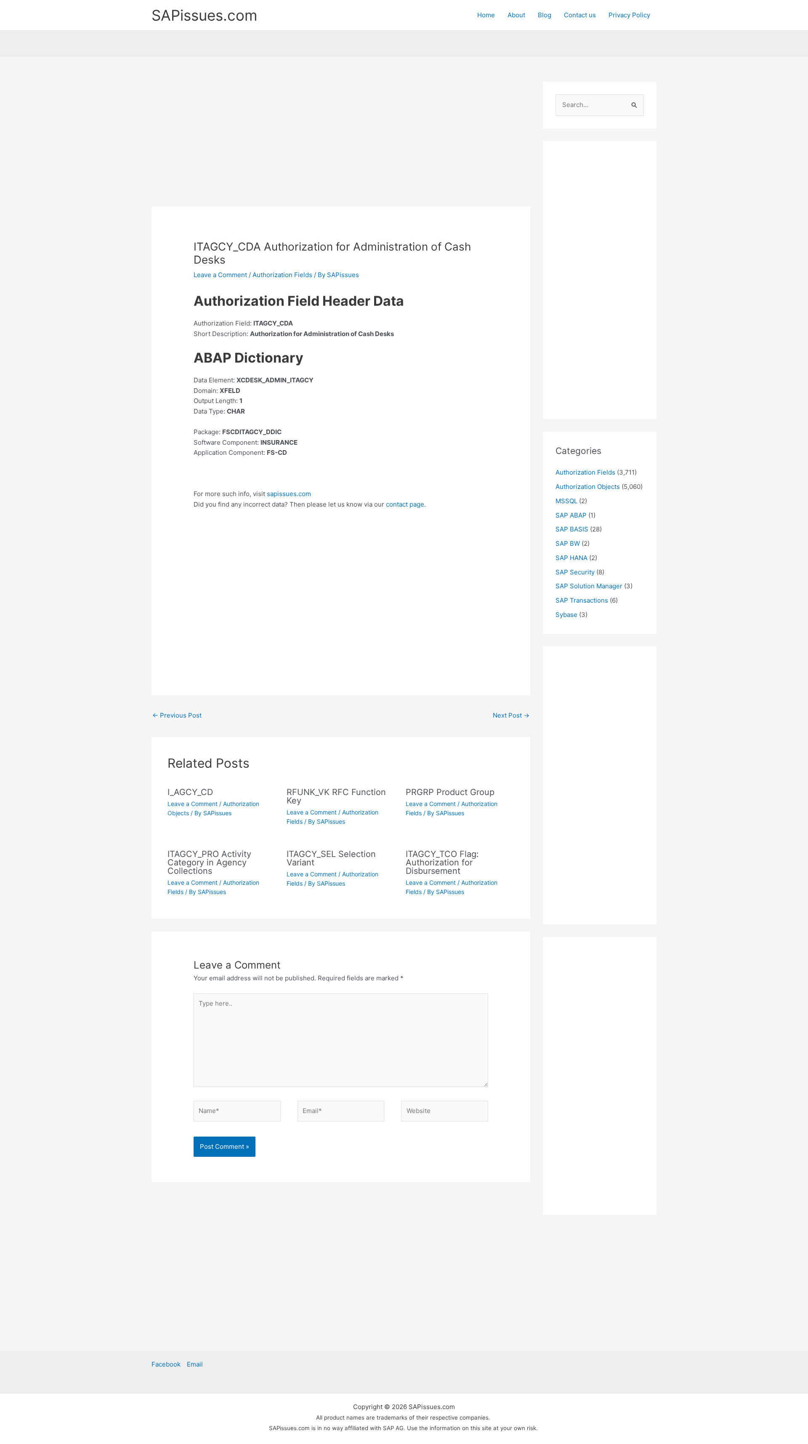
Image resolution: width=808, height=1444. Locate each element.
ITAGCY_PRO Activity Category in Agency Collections (209, 862)
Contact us (580, 15)
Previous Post (177, 715)
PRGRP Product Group (450, 792)
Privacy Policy (629, 15)
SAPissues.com (204, 15)
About (516, 15)
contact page (405, 504)
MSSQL (566, 501)
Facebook (166, 1364)
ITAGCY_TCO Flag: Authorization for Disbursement (442, 862)
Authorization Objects (588, 487)
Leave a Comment (220, 275)
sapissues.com (289, 494)
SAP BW (568, 543)
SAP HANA (571, 558)
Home (486, 15)
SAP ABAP (571, 515)
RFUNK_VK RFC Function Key (336, 796)
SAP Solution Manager (589, 586)
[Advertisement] (341, 144)
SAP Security (575, 572)
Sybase (566, 615)
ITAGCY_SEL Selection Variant (331, 858)
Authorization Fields (282, 275)
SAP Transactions (582, 600)
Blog (544, 15)
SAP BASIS (572, 529)
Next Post (511, 715)
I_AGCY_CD (190, 792)
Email (195, 1364)
